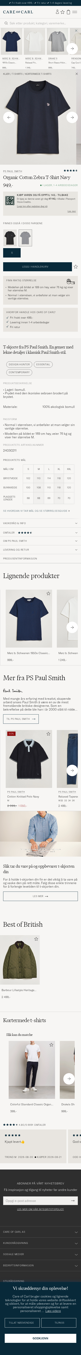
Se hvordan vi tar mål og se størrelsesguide (35, 510)
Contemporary (19, 372)
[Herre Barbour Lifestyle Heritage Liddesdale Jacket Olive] (20, 960)
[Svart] (10, 238)
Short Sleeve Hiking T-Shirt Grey (57, 62)
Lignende (31, 576)
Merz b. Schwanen (10, 59)
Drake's (52, 58)
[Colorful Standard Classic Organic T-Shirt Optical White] (32, 1101)
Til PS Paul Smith (18, 719)
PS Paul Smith (12, 171)
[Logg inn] (57, 12)
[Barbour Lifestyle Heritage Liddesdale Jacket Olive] (20, 987)
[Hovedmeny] (74, 12)
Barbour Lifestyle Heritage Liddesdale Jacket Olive (18, 990)
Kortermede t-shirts (38, 74)
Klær (6, 74)
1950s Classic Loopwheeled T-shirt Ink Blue (11, 62)
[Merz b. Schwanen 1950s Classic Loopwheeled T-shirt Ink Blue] (29, 650)
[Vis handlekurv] (68, 12)
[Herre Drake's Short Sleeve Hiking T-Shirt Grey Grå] (57, 41)
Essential (43, 364)
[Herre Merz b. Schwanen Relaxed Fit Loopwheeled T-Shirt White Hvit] (34, 41)
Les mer (72, 211)
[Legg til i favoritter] (47, 594)
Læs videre (53, 1311)
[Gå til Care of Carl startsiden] (18, 12)
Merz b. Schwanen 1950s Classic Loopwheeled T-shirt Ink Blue (27, 653)
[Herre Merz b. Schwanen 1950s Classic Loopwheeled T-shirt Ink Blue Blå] (11, 41)
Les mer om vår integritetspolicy (40, 1209)
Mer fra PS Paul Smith (34, 678)
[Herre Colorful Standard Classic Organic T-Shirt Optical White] (32, 1070)
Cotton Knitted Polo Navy (23, 796)
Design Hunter (19, 364)
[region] (40, 1146)
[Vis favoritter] (62, 12)
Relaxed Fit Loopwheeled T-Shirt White (32, 62)
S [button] (12, 252)
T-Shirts (17, 74)
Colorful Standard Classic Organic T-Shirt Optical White (31, 1104)
